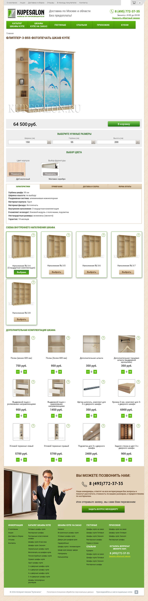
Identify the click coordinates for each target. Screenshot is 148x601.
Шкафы (38, 25)
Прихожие (103, 24)
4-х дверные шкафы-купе (38, 573)
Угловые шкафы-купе (66, 536)
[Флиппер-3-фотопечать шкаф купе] (45, 80)
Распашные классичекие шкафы (38, 537)
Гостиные (60, 24)
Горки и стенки (92, 543)
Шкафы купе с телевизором (69, 546)
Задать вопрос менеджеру (103, 509)
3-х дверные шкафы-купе (38, 569)
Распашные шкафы (36, 532)
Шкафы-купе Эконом (36, 545)
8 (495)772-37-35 (106, 483)
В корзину (124, 124)
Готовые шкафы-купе (37, 529)
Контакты (83, 2)
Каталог (17, 25)
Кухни (124, 24)
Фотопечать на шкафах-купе (39, 552)
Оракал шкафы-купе (36, 559)
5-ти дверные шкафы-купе (39, 576)
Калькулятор (63, 557)
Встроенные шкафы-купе (68, 532)
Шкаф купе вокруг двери (68, 550)
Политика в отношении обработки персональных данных (70, 592)
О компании (12, 2)
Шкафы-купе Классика (37, 542)
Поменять (16, 173)
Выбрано (21, 272)
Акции (22, 2)
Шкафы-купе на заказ (95, 529)
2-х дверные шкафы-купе (38, 566)
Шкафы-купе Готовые (95, 532)
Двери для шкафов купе (67, 539)
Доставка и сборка (36, 2)
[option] (45, 80)
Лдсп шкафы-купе (35, 563)
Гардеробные (63, 543)
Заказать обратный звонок (126, 17)
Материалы (62, 553)
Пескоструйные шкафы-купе (40, 556)
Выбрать (56, 271)
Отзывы (50, 2)
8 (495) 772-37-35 (127, 11)
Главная (10, 33)
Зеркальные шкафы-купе (38, 549)
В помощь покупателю (66, 2)
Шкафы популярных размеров (36, 581)
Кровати (89, 550)
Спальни (81, 24)
